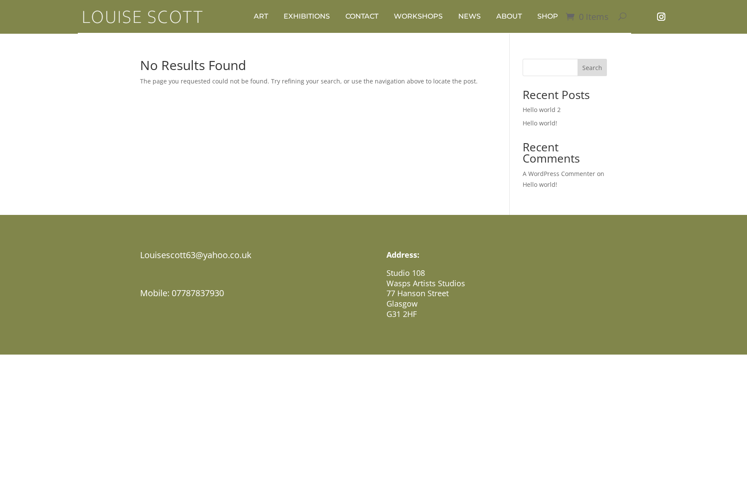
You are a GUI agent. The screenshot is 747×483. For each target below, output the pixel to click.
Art (261, 16)
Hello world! (540, 123)
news (469, 16)
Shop (547, 16)
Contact (361, 16)
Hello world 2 (542, 110)
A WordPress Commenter (559, 174)
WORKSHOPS (418, 16)
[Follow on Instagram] (661, 17)
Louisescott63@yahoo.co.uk (196, 255)
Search (592, 68)
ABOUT (509, 16)
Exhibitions (307, 16)
